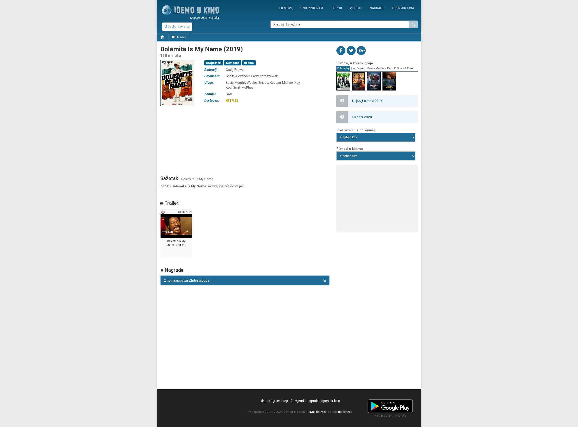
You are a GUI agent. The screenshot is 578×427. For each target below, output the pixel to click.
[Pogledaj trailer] (177, 59)
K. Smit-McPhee (403, 68)
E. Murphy (343, 68)
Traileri (181, 37)
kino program (311, 8)
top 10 (288, 401)
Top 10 (336, 8)
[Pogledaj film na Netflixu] (232, 100)
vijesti (356, 8)
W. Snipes (359, 68)
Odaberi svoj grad (178, 26)
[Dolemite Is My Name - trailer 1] (176, 234)
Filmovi (285, 8)
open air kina (330, 401)
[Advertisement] (245, 139)
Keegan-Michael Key (379, 68)
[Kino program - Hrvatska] (390, 406)
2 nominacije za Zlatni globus (186, 280)
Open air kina (403, 8)
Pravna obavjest (317, 411)
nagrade (377, 8)
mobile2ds (345, 411)
